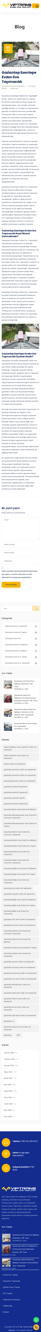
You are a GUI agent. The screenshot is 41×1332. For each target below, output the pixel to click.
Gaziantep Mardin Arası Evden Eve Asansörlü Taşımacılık (17, 833)
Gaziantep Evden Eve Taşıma (16, 657)
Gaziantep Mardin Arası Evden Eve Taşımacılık (17, 853)
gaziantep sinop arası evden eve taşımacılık (20, 973)
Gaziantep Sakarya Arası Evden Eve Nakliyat (17, 940)
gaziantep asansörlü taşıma (14, 798)
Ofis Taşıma (7, 1293)
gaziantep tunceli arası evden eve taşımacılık (16, 1008)
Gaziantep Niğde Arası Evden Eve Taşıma (19, 905)
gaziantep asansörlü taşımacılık (15, 804)
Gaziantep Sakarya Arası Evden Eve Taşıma (20, 948)
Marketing (7, 1035)
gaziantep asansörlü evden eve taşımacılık (20, 775)
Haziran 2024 (9, 1066)
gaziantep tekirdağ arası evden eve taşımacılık (17, 985)
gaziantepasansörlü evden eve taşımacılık (19, 781)
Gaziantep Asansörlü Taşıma (16, 632)
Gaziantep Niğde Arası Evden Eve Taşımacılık (16, 912)
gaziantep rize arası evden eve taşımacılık (19, 925)
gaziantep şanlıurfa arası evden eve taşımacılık (17, 1028)
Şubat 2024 (8, 1091)
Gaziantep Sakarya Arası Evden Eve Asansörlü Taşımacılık (17, 932)
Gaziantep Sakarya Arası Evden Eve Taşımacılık (17, 954)
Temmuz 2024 (9, 1059)
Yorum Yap (14, 89)
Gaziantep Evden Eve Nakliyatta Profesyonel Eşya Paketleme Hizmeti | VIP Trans (25, 698)
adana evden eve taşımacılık (14, 764)
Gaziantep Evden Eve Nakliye (16, 651)
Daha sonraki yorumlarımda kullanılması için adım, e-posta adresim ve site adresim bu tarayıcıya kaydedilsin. (19, 574)
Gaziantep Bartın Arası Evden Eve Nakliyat (20, 809)
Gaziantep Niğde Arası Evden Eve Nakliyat (20, 900)
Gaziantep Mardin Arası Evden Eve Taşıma (20, 846)
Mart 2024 (8, 1085)
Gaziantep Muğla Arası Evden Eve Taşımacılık (16, 881)
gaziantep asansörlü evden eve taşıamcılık (20, 769)
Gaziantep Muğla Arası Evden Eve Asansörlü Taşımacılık (16, 861)
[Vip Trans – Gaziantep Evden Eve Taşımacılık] (16, 5)
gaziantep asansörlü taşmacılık (15, 787)
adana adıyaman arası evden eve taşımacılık (16, 756)
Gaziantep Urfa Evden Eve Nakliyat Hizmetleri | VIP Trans (24, 684)
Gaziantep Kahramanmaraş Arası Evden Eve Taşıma (20, 824)
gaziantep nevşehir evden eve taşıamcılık (19, 894)
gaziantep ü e (9, 1021)
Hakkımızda (7, 1306)
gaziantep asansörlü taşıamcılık (15, 792)
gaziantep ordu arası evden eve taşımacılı (19, 919)
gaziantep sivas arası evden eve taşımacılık (20, 979)
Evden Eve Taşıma (10, 1275)
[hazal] (36, 1327)
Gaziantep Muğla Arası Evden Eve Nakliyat (20, 868)
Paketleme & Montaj (11, 1300)
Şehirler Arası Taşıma (11, 1287)
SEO (18, 1035)
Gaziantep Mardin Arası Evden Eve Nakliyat (20, 840)
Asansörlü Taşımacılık (11, 1281)
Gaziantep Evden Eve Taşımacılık (17, 663)
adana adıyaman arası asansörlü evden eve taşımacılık (20, 748)
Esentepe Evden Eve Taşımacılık (23, 96)
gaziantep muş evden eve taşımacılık (17, 888)
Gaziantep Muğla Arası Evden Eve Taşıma (19, 874)
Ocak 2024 (8, 1097)
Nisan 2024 (8, 1078)
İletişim (6, 1312)
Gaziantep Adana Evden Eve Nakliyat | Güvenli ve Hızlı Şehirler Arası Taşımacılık (25, 712)
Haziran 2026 (9, 1053)
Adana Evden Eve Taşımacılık (16, 626)
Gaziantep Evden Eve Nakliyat (13, 86)
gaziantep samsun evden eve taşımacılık (19, 962)
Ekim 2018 (8, 1110)
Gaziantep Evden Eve (13, 638)
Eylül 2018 (8, 1116)
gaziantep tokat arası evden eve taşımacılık (20, 993)
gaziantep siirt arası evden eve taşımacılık (19, 967)
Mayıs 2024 (8, 1072)
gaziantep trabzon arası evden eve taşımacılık (17, 1000)
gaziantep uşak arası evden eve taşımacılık (20, 1015)
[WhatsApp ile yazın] (36, 1320)
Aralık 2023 (8, 1104)
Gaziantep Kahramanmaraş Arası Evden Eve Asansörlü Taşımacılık (20, 816)
